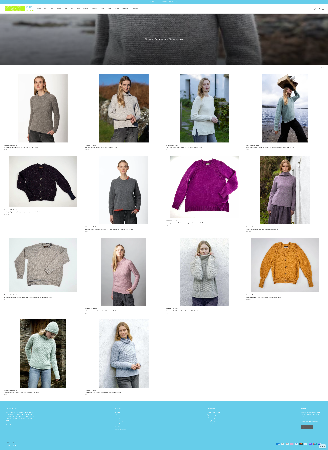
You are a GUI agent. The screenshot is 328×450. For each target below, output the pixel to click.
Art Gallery (125, 9)
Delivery (117, 418)
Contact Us (135, 9)
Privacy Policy (119, 421)
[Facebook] (6, 424)
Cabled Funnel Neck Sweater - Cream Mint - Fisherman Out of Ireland (21, 392)
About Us (118, 412)
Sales (45, 9)
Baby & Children (75, 9)
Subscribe (306, 427)
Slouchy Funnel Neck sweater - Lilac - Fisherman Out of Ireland (262, 229)
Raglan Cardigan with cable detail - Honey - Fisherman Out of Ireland (263, 297)
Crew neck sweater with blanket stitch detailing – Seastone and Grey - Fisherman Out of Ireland (270, 147)
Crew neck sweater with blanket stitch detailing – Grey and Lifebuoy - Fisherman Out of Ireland (109, 229)
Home (39, 9)
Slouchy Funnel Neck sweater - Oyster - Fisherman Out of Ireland (101, 147)
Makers (117, 9)
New (52, 9)
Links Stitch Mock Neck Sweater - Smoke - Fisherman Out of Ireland (21, 147)
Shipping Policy (211, 415)
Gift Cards (118, 415)
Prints (102, 9)
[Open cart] (323, 9)
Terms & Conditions (121, 424)
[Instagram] (10, 424)
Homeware (95, 9)
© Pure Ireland (10, 443)
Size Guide (118, 427)
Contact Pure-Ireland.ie (214, 412)
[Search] (319, 9)
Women (59, 9)
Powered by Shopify (13, 445)
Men (66, 9)
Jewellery (85, 9)
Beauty (109, 9)
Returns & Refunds (120, 430)
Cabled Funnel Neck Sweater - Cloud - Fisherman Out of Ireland (182, 311)
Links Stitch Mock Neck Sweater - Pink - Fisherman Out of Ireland (101, 311)
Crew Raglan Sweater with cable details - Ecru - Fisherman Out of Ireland (184, 147)
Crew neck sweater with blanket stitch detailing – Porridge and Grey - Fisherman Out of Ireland (28, 297)
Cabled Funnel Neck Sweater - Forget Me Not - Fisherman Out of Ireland (103, 392)
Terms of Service (212, 424)
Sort (321, 67)
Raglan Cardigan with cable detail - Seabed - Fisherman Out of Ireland (22, 212)
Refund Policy (211, 418)
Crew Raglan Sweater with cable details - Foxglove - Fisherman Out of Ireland (185, 223)
